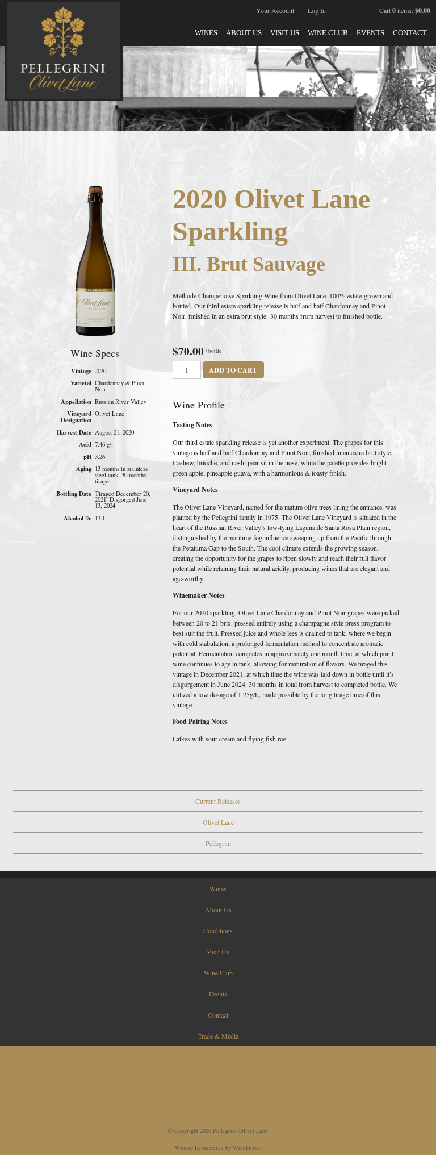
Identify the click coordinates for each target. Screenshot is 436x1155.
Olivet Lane (218, 822)
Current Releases (218, 801)
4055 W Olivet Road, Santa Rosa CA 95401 (218, 1089)
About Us (244, 32)
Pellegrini (218, 843)
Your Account (275, 10)
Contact (410, 32)
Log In (317, 10)
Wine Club (328, 32)
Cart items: (404, 10)
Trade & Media (218, 1035)
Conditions (218, 930)
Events (370, 32)
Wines (206, 32)
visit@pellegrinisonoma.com (218, 1072)
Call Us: (218, 1055)
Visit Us (284, 32)
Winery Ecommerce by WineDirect (218, 1148)
